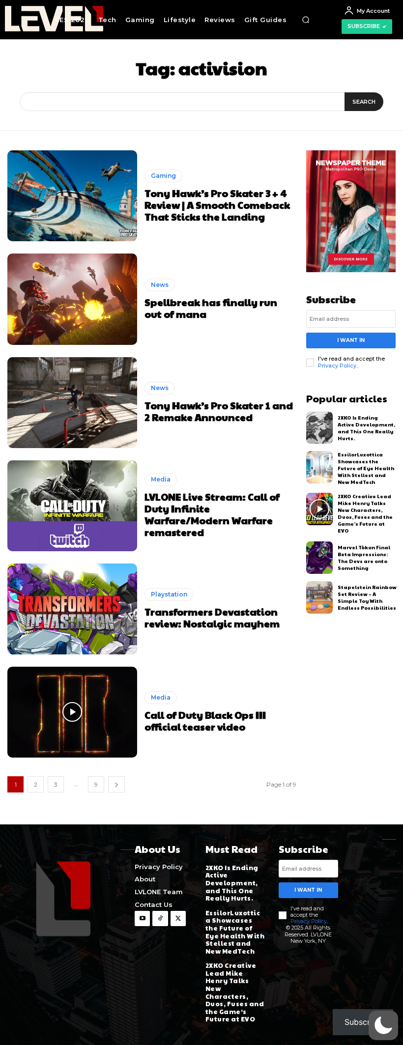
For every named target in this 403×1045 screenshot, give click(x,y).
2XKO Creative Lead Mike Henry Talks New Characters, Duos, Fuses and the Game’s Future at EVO (365, 513)
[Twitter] (178, 918)
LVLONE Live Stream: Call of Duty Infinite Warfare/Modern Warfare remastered (212, 514)
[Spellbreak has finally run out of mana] (72, 299)
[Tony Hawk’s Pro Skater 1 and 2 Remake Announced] (72, 402)
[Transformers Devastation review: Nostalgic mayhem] (72, 609)
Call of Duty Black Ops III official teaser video (205, 721)
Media (161, 479)
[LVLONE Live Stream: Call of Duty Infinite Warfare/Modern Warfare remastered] (72, 505)
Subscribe (363, 1022)
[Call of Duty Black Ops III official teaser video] (72, 712)
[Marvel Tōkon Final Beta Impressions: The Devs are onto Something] (319, 557)
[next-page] (116, 784)
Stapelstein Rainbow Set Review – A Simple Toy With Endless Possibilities (367, 597)
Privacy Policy (337, 365)
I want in (351, 340)
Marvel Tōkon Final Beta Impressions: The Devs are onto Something (364, 557)
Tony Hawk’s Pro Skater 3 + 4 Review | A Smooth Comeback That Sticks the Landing (217, 205)
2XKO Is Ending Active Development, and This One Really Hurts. (366, 428)
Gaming (163, 175)
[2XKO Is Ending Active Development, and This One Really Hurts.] (319, 428)
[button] (305, 19)
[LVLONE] (17, 19)
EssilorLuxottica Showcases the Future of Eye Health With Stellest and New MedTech (366, 468)
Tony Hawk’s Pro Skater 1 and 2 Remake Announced (218, 411)
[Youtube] (142, 918)
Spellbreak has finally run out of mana (210, 308)
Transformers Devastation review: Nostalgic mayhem (212, 617)
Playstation (169, 594)
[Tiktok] (160, 918)
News (160, 284)
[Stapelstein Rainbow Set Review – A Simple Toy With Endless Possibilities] (319, 597)
